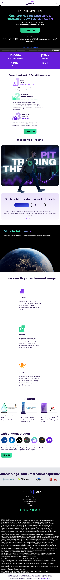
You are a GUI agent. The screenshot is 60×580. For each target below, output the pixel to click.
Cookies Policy (30, 497)
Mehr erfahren (29, 219)
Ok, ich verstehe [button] (45, 578)
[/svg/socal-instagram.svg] (24, 510)
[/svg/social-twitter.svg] (27, 510)
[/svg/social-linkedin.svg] (30, 510)
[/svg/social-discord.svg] (36, 510)
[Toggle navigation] (2, 3)
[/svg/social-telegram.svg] (39, 510)
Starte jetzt (30, 30)
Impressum (30, 503)
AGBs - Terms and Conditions (30, 499)
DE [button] (57, 3)
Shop (30, 505)
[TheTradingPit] (29, 3)
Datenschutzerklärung (30, 501)
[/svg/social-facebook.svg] (21, 510)
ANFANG (6, 455)
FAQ (39, 578)
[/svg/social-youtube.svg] (33, 510)
